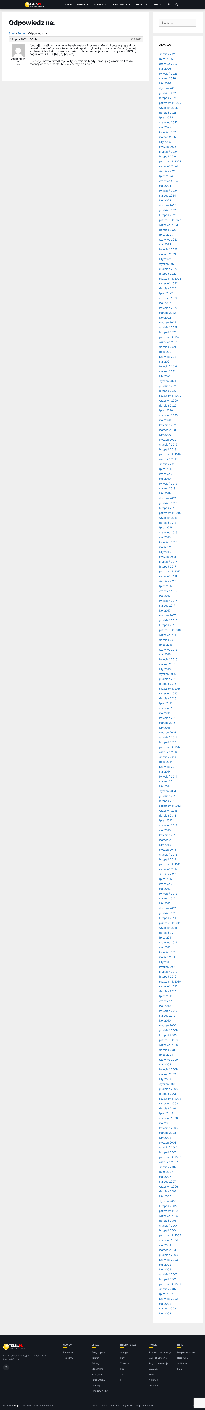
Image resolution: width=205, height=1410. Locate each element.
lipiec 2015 (165, 703)
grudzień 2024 (168, 151)
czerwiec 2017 (168, 591)
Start (69, 4)
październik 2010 (170, 981)
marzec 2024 (167, 195)
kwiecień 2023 (168, 249)
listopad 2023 (168, 215)
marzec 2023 (167, 254)
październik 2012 (170, 864)
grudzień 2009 (168, 1030)
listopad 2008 (168, 1093)
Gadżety (96, 1385)
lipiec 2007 (166, 1171)
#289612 (136, 39)
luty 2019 (165, 493)
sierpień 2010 (167, 991)
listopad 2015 (167, 683)
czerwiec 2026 (168, 63)
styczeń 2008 (167, 1142)
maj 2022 (165, 303)
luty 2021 (165, 376)
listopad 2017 (167, 566)
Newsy (81, 4)
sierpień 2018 (167, 522)
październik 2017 (170, 571)
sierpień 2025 (167, 112)
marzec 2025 (167, 137)
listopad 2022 (167, 273)
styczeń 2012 (167, 908)
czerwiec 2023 (168, 239)
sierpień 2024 (167, 171)
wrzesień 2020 (168, 400)
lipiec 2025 (166, 117)
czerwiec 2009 (168, 1059)
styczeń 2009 (167, 1084)
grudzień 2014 (168, 737)
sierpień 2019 (167, 464)
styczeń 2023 (167, 264)
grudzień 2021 (168, 327)
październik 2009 (170, 1040)
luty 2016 (165, 669)
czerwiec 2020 (168, 415)
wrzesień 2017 (168, 576)
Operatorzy (119, 4)
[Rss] (6, 1367)
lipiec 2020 (166, 410)
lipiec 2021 (165, 351)
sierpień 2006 (168, 1191)
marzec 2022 (167, 312)
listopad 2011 (167, 918)
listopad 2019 (167, 449)
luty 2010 (165, 1020)
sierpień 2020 (167, 405)
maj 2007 (165, 1176)
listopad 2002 (168, 1279)
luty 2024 (165, 200)
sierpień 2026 (167, 54)
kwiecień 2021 (168, 366)
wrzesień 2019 (168, 459)
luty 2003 (165, 1269)
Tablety (95, 1363)
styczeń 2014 (167, 791)
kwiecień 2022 (168, 308)
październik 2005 (170, 1211)
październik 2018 (170, 513)
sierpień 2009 (168, 1049)
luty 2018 (165, 552)
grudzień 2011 (168, 913)
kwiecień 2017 (168, 600)
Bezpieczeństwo (185, 1352)
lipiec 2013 (166, 820)
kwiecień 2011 (168, 952)
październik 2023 (170, 220)
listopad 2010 (167, 976)
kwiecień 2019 (168, 483)
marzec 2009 (167, 1074)
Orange (124, 1352)
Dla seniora (97, 1368)
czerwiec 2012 (168, 884)
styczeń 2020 (167, 439)
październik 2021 (170, 337)
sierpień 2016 (167, 639)
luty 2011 (164, 962)
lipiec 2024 (166, 176)
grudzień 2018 (168, 503)
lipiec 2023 (166, 234)
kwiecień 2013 (168, 835)
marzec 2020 (167, 429)
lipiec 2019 (166, 469)
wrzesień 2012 (168, 869)
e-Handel (153, 1379)
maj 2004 (165, 1245)
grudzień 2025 (168, 93)
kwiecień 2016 (168, 659)
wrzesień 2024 (168, 166)
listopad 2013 (167, 800)
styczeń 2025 (167, 146)
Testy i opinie (98, 1352)
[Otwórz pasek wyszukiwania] (176, 4)
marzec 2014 (167, 781)
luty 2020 (165, 434)
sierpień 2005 (167, 1220)
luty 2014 (165, 786)
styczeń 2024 (167, 205)
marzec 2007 (167, 1181)
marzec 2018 (167, 547)
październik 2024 (170, 161)
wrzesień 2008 (168, 1103)
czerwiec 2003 (168, 1259)
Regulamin (127, 1405)
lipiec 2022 (166, 293)
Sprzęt (98, 4)
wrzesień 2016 (168, 635)
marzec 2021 (167, 371)
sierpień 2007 (167, 1167)
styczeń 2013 (167, 849)
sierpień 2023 (167, 229)
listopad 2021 (167, 332)
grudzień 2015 (168, 679)
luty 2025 (165, 142)
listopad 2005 (168, 1206)
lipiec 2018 (165, 527)
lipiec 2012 (165, 879)
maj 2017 (165, 595)
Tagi (138, 1405)
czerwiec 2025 (168, 122)
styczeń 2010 (167, 1025)
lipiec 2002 (166, 1294)
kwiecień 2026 (168, 73)
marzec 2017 (167, 605)
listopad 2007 (168, 1152)
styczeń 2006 (167, 1201)
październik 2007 (170, 1157)
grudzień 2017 (168, 561)
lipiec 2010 (166, 996)
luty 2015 (165, 727)
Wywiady (153, 1368)
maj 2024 (165, 185)
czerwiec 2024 (168, 181)
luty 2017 (165, 610)
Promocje (68, 1352)
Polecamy (68, 1357)
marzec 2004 (167, 1250)
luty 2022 (165, 317)
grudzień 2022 (168, 268)
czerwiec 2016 (168, 649)
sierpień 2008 (167, 1108)
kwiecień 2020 (168, 425)
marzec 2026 (167, 78)
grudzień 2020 (168, 386)
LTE (122, 1379)
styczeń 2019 (167, 498)
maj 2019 (165, 478)
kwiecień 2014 (168, 776)
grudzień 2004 (168, 1225)
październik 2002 (170, 1284)
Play (122, 1357)
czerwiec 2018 (168, 532)
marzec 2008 (167, 1132)
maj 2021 (165, 361)
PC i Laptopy (98, 1379)
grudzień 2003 (168, 1255)
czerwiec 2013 (168, 825)
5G (121, 1374)
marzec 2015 (167, 722)
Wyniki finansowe (158, 1357)
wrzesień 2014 (168, 752)
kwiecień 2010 (168, 1010)
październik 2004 (170, 1235)
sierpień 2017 (167, 581)
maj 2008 (165, 1123)
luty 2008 (165, 1137)
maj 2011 (164, 947)
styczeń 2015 (167, 732)
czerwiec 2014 (168, 766)
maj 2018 (165, 537)
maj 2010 (165, 1005)
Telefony (96, 1357)
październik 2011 (169, 923)
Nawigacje (97, 1374)
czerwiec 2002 (168, 1298)
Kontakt (104, 1405)
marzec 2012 (167, 898)
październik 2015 (170, 688)
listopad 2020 (168, 390)
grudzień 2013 (168, 796)
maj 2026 (165, 68)
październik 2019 (170, 454)
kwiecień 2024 (168, 190)
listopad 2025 (167, 98)
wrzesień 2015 (168, 693)
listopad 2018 (167, 508)
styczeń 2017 (167, 615)
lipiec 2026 (166, 58)
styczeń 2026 (167, 88)
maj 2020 (165, 420)
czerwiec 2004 (168, 1240)
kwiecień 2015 (168, 718)
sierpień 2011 (167, 932)
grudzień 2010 (168, 971)
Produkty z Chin (100, 1391)
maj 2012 (165, 888)
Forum (22, 33)
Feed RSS (148, 1405)
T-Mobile (124, 1363)
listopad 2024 (168, 156)
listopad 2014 (167, 742)
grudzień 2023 (168, 210)
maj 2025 (165, 127)
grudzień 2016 (168, 620)
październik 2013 (170, 805)
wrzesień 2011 (168, 927)
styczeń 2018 (167, 556)
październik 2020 (170, 395)
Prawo (152, 1374)
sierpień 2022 (167, 288)
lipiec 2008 (166, 1113)
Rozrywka (182, 1357)
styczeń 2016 (167, 674)
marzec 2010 (167, 1015)
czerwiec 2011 (168, 942)
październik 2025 (170, 103)
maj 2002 (165, 1303)
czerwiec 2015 (168, 708)
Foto (179, 1368)
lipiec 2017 (165, 586)
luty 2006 (165, 1196)
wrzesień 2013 (168, 810)
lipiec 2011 (165, 937)
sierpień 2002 (167, 1289)
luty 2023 (165, 259)
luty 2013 (165, 844)
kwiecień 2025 (168, 132)
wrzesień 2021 (168, 342)
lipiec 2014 (166, 761)
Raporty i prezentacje (160, 1352)
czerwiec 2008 (168, 1118)
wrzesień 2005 (168, 1215)
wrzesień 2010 (168, 986)
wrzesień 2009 (168, 1045)
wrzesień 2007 (168, 1162)
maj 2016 (165, 654)
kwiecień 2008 (168, 1128)
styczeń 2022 (167, 322)
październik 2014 (170, 747)
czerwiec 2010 (168, 1001)
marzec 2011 (167, 957)
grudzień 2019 (168, 444)
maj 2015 (165, 713)
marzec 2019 (167, 488)
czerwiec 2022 (168, 298)
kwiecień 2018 (168, 542)
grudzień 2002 (168, 1274)
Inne (155, 4)
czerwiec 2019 (168, 473)
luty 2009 (165, 1079)
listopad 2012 (167, 859)
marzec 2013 (167, 840)
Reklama (153, 1385)
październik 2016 (170, 630)
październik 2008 (170, 1098)
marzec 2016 (167, 664)
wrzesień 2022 (168, 283)
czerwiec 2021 (168, 356)
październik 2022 (170, 278)
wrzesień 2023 (168, 224)
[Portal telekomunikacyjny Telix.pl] (15, 1347)
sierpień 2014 (167, 757)
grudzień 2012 (168, 854)
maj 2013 (165, 830)
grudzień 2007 (168, 1147)
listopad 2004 (168, 1230)
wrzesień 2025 (168, 107)
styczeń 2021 (167, 381)
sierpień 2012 (167, 874)
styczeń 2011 (167, 966)
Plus (122, 1368)
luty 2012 (165, 903)
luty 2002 (165, 1313)
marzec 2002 (167, 1308)
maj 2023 (165, 244)
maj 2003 (165, 1264)
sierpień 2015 (167, 698)
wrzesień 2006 (168, 1186)
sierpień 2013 (167, 815)
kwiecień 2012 (168, 893)
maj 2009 (165, 1064)
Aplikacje (182, 1363)
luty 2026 (165, 83)
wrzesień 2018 (168, 517)
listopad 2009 (168, 1035)
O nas (94, 1405)
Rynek (140, 4)
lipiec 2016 (166, 644)
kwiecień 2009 (168, 1069)
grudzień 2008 (168, 1089)
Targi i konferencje (158, 1363)
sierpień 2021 (167, 347)
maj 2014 (165, 771)
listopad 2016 (167, 625)
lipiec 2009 (166, 1054)
